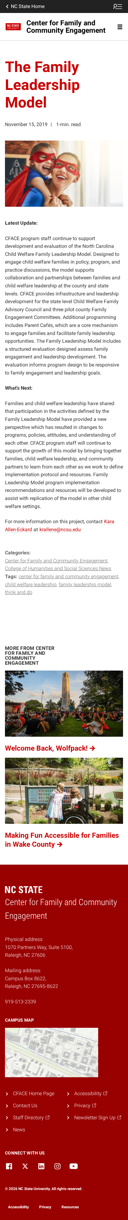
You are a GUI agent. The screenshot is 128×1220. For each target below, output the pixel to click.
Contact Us (25, 1105)
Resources (70, 1207)
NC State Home (27, 6)
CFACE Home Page (33, 1093)
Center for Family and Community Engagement (56, 561)
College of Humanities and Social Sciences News (58, 568)
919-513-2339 (20, 1002)
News (19, 1130)
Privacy (45, 1207)
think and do (18, 592)
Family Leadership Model (85, 584)
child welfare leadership (31, 584)
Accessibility (18, 1207)
